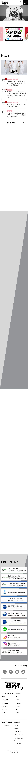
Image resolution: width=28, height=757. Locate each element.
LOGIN (17, 700)
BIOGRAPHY (5, 700)
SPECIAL (18, 703)
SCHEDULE (5, 709)
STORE (18, 713)
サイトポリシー (18, 731)
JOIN (17, 696)
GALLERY (4, 716)
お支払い (17, 728)
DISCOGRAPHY (5, 703)
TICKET (18, 706)
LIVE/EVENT (5, 706)
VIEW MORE (10, 122)
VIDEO (3, 713)
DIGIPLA (18, 709)
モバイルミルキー (6, 725)
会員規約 (17, 725)
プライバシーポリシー (20, 735)
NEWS (3, 696)
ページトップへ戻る (20, 666)
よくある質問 (18, 743)
